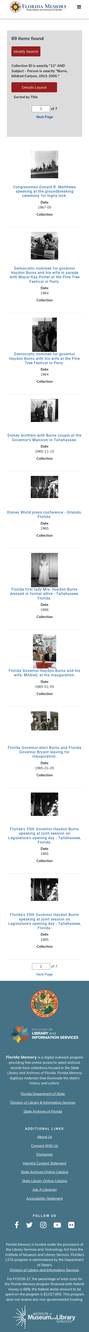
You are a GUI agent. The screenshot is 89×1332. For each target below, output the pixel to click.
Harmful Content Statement (44, 1163)
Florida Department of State (43, 1094)
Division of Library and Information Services (44, 1270)
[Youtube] (57, 1225)
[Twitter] (29, 1225)
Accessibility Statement (44, 1198)
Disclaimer (44, 1154)
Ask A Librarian (44, 1189)
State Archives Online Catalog (44, 1172)
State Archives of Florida (43, 1111)
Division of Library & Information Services (42, 1102)
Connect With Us (44, 1146)
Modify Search (26, 51)
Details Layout (34, 87)
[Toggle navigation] (79, 8)
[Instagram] (43, 1225)
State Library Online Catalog (44, 1181)
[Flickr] (71, 1225)
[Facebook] (16, 1225)
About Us (44, 1137)
